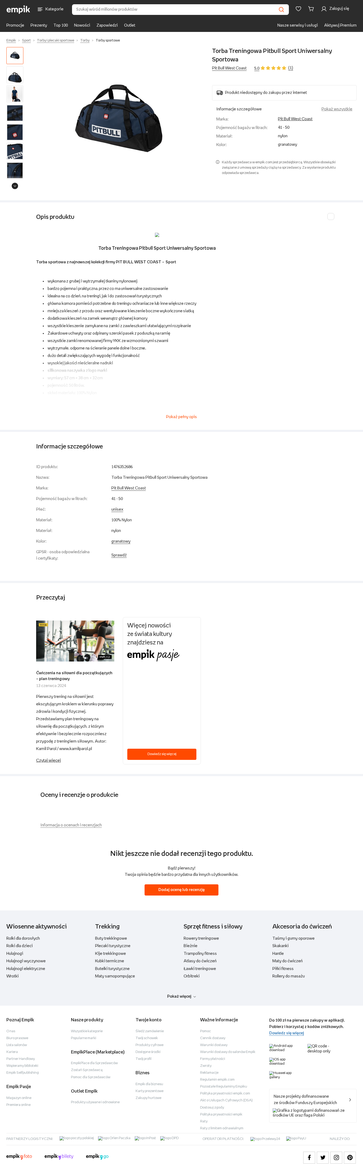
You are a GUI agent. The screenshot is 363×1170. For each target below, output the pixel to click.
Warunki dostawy (213, 1045)
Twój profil (143, 1059)
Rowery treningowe (201, 938)
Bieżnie (190, 946)
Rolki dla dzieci (19, 946)
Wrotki (12, 976)
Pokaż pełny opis (181, 417)
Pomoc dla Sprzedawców (90, 1077)
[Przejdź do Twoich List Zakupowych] (298, 9)
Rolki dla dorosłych (23, 938)
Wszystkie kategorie (87, 1031)
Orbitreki (192, 976)
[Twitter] (323, 1158)
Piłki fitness (283, 969)
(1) (290, 68)
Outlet (129, 25)
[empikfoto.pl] (19, 1157)
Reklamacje (209, 1073)
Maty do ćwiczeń (287, 961)
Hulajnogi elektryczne (25, 969)
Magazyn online (18, 1098)
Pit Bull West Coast (229, 68)
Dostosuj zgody (212, 1107)
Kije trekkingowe (110, 954)
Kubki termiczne (109, 961)
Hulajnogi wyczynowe (26, 961)
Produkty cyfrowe (149, 1045)
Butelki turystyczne (112, 969)
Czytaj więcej (48, 761)
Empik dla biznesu (149, 1084)
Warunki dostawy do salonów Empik (227, 1052)
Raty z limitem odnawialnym (221, 1128)
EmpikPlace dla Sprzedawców (94, 1063)
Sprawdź (119, 555)
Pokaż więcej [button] (179, 996)
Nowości (82, 25)
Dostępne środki (148, 1052)
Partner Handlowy (20, 1059)
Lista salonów (16, 1045)
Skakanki (280, 946)
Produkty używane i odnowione (95, 1102)
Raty (204, 1121)
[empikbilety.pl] (59, 1157)
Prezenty (39, 25)
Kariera (12, 1052)
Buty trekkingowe (111, 938)
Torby (85, 40)
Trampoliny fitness (200, 954)
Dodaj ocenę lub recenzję (181, 890)
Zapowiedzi (107, 25)
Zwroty (206, 1066)
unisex (117, 509)
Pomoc (205, 1031)
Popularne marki (83, 1038)
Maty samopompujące (115, 976)
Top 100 (60, 25)
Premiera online (18, 1105)
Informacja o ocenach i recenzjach (71, 825)
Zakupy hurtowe (148, 1098)
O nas (10, 1031)
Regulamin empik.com (217, 1079)
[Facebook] (309, 1158)
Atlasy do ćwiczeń (200, 961)
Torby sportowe (108, 40)
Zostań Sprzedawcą (87, 1070)
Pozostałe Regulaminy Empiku (223, 1086)
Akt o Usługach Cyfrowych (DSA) (226, 1100)
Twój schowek (147, 1038)
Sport (26, 40)
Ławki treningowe (200, 969)
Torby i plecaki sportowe (55, 40)
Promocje (15, 25)
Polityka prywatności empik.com (225, 1093)
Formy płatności (212, 1059)
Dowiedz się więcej (161, 754)
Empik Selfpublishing (22, 1073)
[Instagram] (336, 1158)
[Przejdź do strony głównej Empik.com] (18, 9)
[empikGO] (97, 1157)
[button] (118, 119)
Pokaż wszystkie (337, 109)
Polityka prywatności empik (221, 1114)
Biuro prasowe (17, 1038)
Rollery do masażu (288, 976)
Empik (11, 40)
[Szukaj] (281, 9)
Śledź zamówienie (150, 1031)
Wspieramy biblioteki (22, 1066)
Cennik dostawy (212, 1038)
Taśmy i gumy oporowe (293, 938)
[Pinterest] (350, 1158)
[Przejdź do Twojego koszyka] (312, 9)
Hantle (278, 954)
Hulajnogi (14, 954)
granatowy (120, 541)
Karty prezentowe (149, 1091)
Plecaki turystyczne (112, 946)
